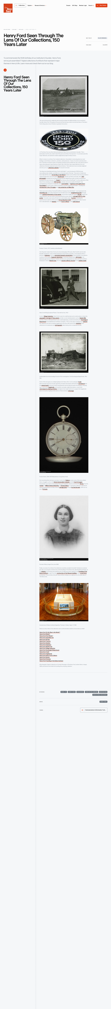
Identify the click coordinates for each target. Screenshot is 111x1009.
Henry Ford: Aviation (45, 643)
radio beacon (76, 201)
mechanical (81, 383)
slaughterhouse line (76, 192)
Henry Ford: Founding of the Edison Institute (51, 661)
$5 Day (79, 194)
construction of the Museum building (67, 573)
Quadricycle (61, 176)
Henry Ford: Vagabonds (46, 653)
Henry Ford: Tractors (45, 641)
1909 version (57, 182)
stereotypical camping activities (48, 389)
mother (41, 485)
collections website (53, 167)
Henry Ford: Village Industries (47, 648)
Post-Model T (43, 185)
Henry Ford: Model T (45, 634)
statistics (78, 323)
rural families (64, 183)
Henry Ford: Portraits (45, 659)
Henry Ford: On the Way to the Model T (50, 632)
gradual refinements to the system (52, 194)
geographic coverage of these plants (49, 318)
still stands (79, 257)
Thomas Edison (64, 485)
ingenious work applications (77, 183)
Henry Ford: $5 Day (45, 639)
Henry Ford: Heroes (45, 657)
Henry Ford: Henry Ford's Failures (48, 655)
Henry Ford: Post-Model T (46, 636)
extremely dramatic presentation (63, 255)
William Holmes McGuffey (52, 485)
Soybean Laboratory (56, 257)
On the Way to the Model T (59, 174)
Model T (58, 180)
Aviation (54, 201)
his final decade (75, 487)
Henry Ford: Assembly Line (47, 637)
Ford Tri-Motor (65, 201)
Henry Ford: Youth (44, 652)
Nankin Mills (83, 318)
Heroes (82, 483)
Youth (79, 382)
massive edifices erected (68, 260)
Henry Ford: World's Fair (46, 646)
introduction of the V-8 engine (48, 187)
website (85, 321)
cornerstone (83, 573)
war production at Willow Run (66, 187)
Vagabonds (51, 387)
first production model (65, 200)
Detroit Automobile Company (61, 482)
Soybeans (47, 255)
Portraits (45, 489)
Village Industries (48, 316)
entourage (71, 390)
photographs (58, 325)
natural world (44, 385)
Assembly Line (43, 192)
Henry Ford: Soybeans (45, 644)
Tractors (73, 198)
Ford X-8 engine (78, 482)
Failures (67, 480)
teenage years (63, 487)
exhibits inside (82, 260)
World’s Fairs (52, 260)
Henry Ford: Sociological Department (49, 650)
